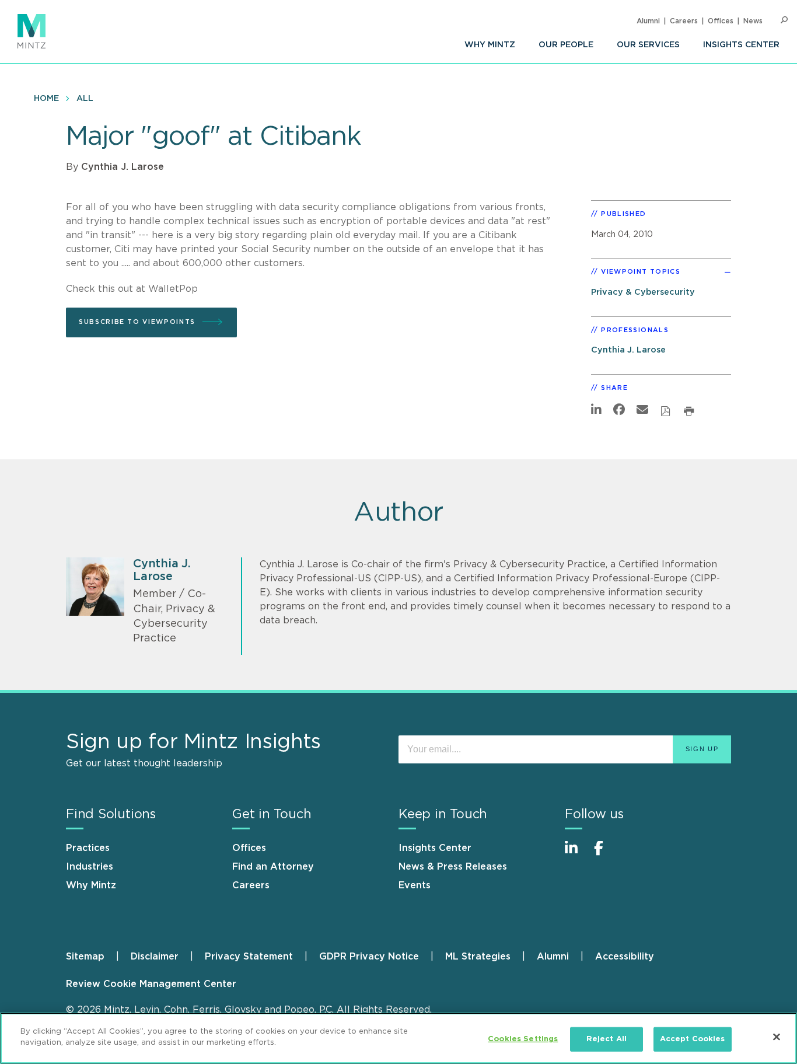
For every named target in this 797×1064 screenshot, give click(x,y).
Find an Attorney (273, 866)
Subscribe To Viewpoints (137, 322)
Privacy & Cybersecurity (643, 292)
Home (46, 99)
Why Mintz (489, 45)
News (753, 21)
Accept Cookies (692, 1039)
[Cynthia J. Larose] (95, 586)
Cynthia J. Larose (122, 167)
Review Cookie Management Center (151, 984)
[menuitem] (489, 45)
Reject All (606, 1039)
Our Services (648, 45)
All (84, 99)
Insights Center (741, 45)
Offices (720, 21)
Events (414, 885)
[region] (398, 1038)
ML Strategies (478, 956)
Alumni (648, 21)
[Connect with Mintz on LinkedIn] (576, 854)
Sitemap (85, 956)
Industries (89, 866)
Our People (566, 45)
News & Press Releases (452, 866)
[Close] (776, 1036)
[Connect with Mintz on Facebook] (605, 854)
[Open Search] (784, 20)
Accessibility (624, 956)
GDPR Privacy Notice (369, 956)
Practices (88, 848)
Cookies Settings (523, 1039)
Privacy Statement (249, 956)
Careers (684, 21)
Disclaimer (155, 956)
